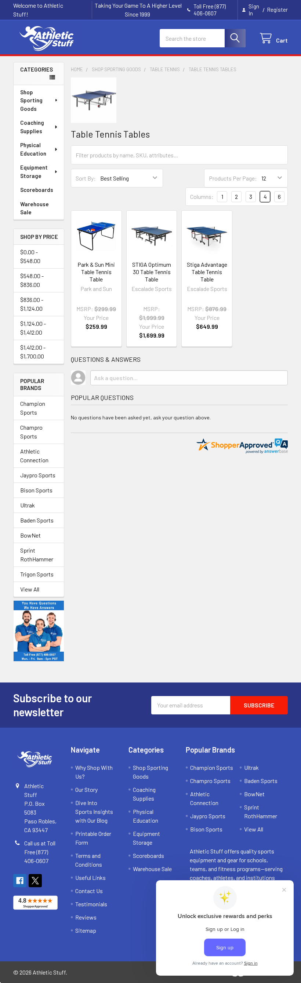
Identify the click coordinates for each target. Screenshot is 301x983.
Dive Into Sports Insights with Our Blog (94, 811)
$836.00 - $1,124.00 (31, 304)
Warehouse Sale (34, 208)
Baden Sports (37, 520)
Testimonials (91, 903)
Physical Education (33, 149)
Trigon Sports (37, 574)
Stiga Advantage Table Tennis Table (207, 272)
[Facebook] (19, 880)
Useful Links (90, 877)
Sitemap (85, 930)
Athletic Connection (34, 455)
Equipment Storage (34, 171)
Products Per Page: (233, 178)
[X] (35, 880)
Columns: (202, 196)
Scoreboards (36, 189)
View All (29, 589)
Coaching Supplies (32, 126)
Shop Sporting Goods (31, 100)
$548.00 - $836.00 (32, 280)
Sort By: (86, 178)
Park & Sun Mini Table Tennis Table (96, 272)
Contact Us (89, 890)
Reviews (86, 917)
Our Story (86, 789)
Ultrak (27, 505)
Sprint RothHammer (36, 555)
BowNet (30, 535)
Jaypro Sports (37, 475)
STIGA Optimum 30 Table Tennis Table (151, 272)
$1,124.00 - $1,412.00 (33, 328)
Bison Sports (36, 490)
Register (277, 9)
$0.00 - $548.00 (30, 256)
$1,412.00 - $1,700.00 (33, 352)
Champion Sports (32, 408)
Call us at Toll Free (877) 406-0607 (39, 852)
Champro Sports (31, 432)
